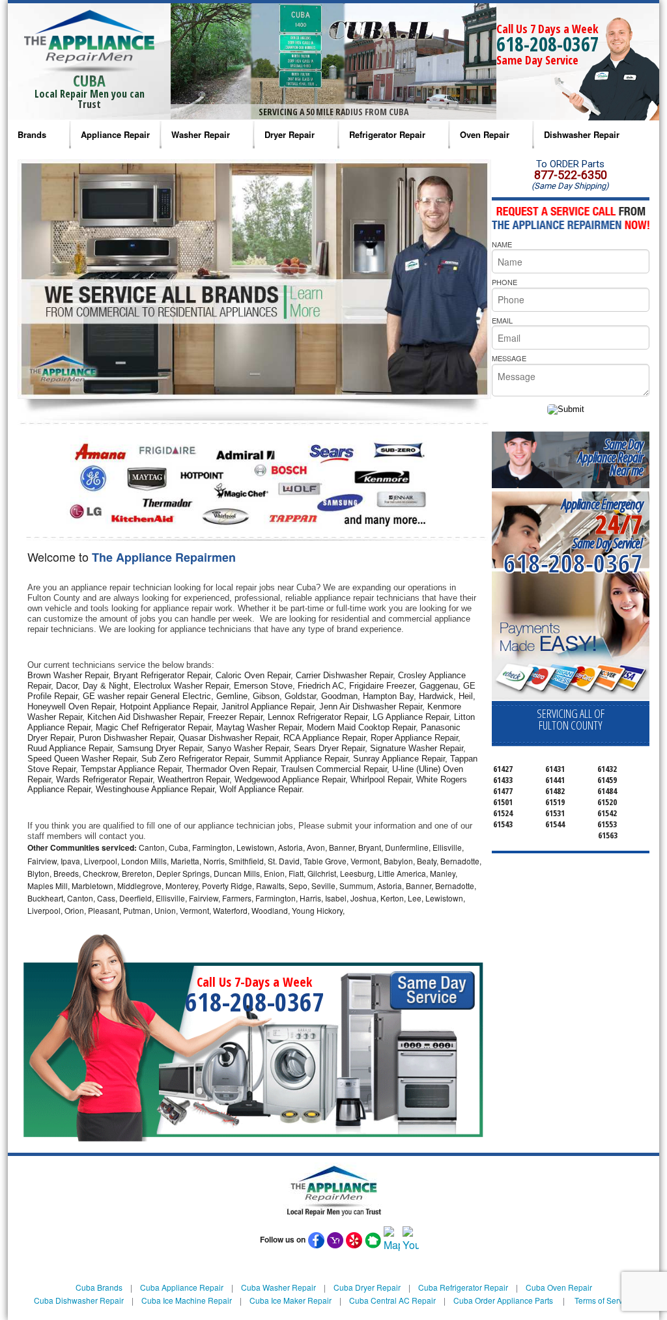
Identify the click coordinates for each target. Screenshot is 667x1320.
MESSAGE (509, 358)
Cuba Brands (99, 1287)
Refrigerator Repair (387, 134)
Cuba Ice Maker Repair (290, 1300)
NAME (502, 244)
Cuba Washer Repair (278, 1287)
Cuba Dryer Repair (367, 1287)
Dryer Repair (289, 134)
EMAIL (502, 320)
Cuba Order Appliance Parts (503, 1300)
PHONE (504, 282)
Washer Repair (200, 134)
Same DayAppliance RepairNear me (610, 457)
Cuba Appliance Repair (181, 1287)
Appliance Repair (115, 134)
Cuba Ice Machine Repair (186, 1300)
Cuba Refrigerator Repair (463, 1287)
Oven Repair (484, 134)
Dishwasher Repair (581, 134)
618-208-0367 (547, 44)
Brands (32, 134)
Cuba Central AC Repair (392, 1300)
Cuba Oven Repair (559, 1287)
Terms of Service (604, 1300)
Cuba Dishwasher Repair (79, 1300)
